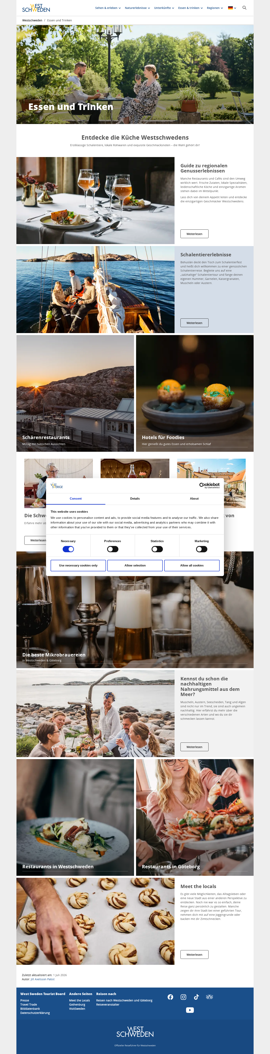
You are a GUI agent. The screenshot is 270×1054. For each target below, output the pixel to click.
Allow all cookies (192, 565)
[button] (95, 200)
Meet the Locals (79, 1000)
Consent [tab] (76, 498)
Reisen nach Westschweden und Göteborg (124, 1000)
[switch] (112, 549)
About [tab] (194, 498)
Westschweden (32, 20)
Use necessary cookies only (78, 565)
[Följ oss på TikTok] (196, 997)
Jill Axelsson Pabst (43, 979)
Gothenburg (77, 1004)
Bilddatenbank (30, 1008)
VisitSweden (77, 1008)
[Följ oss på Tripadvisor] (209, 997)
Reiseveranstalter (107, 1004)
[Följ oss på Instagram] (183, 997)
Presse (24, 1000)
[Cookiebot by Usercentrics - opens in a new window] (202, 486)
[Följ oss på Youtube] (189, 1010)
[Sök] (244, 8)
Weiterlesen (194, 234)
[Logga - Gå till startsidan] (36, 8)
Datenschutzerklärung (35, 1013)
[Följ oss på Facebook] (170, 997)
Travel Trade (28, 1004)
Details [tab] (135, 498)
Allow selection (135, 565)
